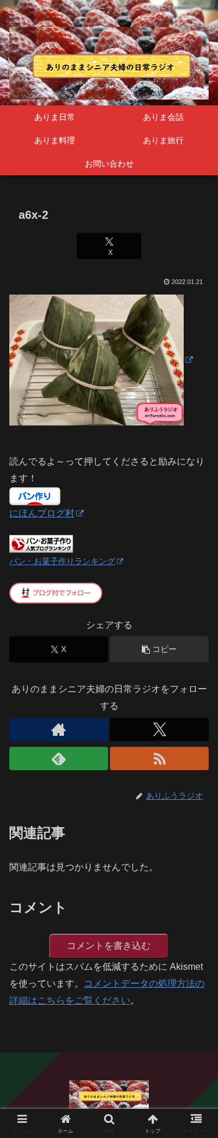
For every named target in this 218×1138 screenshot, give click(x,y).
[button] (159, 649)
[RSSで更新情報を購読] (159, 758)
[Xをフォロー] (159, 729)
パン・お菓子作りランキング (62, 561)
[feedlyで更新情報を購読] (58, 758)
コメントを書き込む (109, 946)
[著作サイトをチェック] (58, 729)
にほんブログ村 (41, 513)
